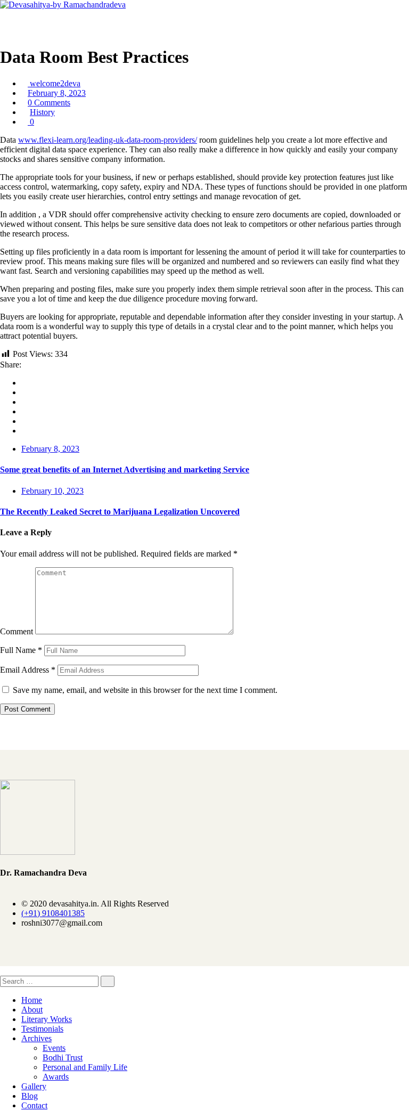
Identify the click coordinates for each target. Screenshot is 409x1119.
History (42, 112)
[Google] (24, 401)
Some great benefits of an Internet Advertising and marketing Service (124, 469)
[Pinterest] (24, 430)
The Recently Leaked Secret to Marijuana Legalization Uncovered (120, 511)
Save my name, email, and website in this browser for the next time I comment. (145, 690)
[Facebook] (24, 382)
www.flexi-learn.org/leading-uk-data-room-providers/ (107, 139)
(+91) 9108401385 (53, 913)
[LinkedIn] (24, 411)
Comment (16, 631)
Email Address (27, 669)
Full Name (21, 650)
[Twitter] (24, 392)
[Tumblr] (24, 421)
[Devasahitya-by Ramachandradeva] (63, 4)
